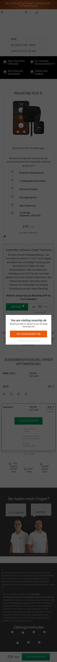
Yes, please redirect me (28, 334)
